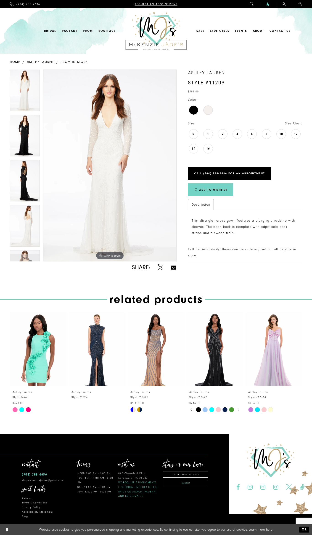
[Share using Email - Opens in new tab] (173, 267)
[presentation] (38, 349)
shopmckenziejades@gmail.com (43, 480)
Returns (27, 498)
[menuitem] (25, 4)
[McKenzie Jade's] (156, 30)
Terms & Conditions (34, 502)
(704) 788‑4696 (34, 474)
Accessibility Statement (37, 511)
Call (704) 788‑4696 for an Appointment (229, 173)
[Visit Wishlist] (268, 4)
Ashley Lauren (40, 62)
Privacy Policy (31, 507)
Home (15, 62)
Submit (186, 483)
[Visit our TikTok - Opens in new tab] (302, 487)
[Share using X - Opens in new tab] (160, 267)
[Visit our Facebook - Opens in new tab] (238, 487)
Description (201, 205)
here (269, 530)
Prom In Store (74, 62)
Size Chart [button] (293, 123)
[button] (252, 4)
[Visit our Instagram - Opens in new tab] (250, 487)
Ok (304, 530)
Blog (25, 516)
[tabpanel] (25, 92)
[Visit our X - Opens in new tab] (289, 487)
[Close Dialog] (7, 530)
